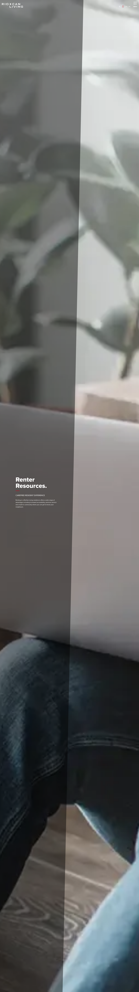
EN (126, 7)
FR (129, 7)
